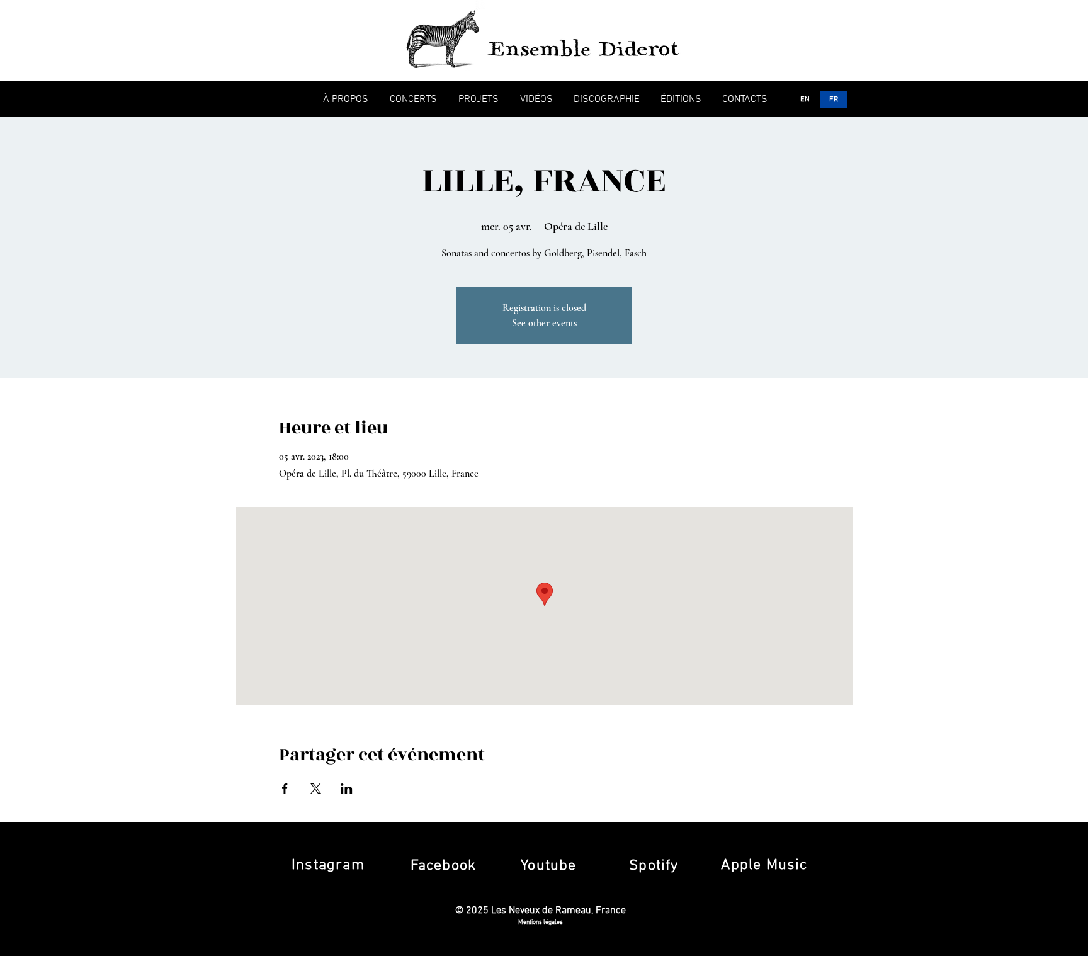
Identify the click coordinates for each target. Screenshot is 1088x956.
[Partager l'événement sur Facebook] (285, 788)
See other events (544, 323)
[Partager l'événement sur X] (316, 788)
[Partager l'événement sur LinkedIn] (347, 788)
